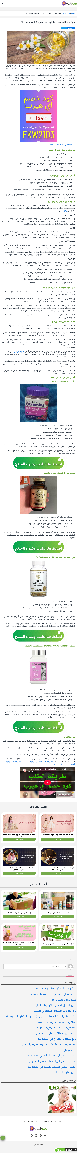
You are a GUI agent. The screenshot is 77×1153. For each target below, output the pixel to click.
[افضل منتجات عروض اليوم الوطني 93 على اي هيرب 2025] (57, 940)
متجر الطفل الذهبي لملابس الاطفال (56, 1005)
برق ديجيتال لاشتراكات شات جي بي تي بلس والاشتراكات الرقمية (41, 1016)
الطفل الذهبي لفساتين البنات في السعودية (52, 1066)
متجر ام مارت (69, 1049)
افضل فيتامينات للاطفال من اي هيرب (40, 761)
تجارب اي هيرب (65, 13)
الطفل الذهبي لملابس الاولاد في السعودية (52, 1055)
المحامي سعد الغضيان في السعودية (56, 1027)
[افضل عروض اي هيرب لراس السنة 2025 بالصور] (19, 909)
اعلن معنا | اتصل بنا (46, 1121)
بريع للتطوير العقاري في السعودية (57, 1038)
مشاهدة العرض (58, 916)
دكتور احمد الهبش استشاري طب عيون (54, 988)
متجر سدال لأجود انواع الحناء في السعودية (53, 993)
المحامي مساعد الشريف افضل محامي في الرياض (49, 1044)
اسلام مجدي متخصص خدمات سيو (56, 1021)
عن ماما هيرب (58, 1121)
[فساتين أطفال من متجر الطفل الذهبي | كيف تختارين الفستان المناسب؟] (57, 831)
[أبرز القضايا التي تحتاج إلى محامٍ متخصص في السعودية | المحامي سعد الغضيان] (57, 865)
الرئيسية (73, 13)
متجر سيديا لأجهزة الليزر (63, 999)
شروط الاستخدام (19, 1121)
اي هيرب (65, 211)
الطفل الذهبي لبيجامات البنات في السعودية (52, 1061)
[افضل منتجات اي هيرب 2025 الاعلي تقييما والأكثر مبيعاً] (57, 909)
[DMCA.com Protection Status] (65, 1151)
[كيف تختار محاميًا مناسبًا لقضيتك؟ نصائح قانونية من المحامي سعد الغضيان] (19, 865)
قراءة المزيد (57, 839)
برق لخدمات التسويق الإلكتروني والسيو (54, 1010)
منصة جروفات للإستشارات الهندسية (55, 1033)
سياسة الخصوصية (32, 1121)
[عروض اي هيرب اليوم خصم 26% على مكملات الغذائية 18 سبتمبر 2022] (19, 940)
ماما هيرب (36, 1144)
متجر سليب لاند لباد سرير (62, 1072)
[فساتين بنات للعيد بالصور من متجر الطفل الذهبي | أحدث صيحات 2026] (19, 831)
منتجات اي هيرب (18, 352)
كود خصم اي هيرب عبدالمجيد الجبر (60, 144)
